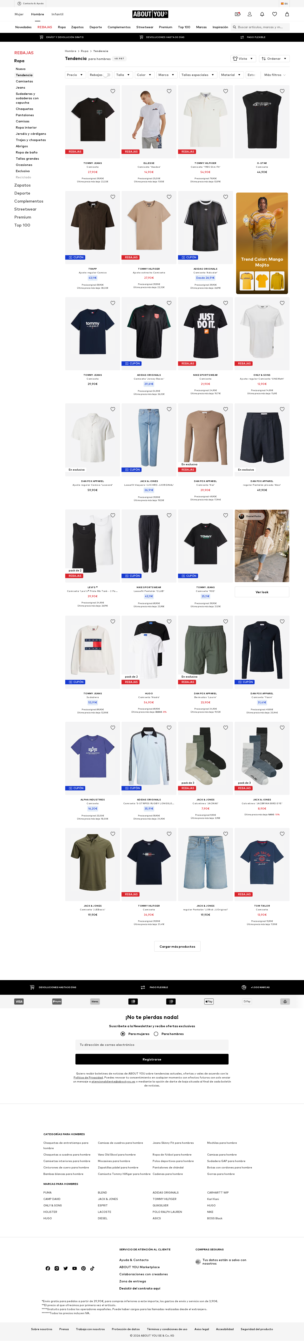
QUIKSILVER (160, 1205)
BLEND (102, 1192)
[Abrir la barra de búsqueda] (233, 27)
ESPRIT (103, 1205)
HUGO (211, 1205)
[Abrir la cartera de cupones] (237, 14)
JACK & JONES (108, 1199)
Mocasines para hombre (114, 1161)
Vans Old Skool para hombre (117, 1154)
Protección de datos (126, 1329)
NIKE (210, 1212)
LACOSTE (104, 1212)
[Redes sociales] (48, 1268)
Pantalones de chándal (168, 1167)
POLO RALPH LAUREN (167, 1212)
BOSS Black (214, 1218)
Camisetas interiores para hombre (66, 1161)
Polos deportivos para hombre (173, 1161)
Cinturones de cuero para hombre (66, 1167)
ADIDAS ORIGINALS (166, 1192)
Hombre (37, 14)
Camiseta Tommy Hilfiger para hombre (124, 1174)
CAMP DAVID (52, 1199)
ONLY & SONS (52, 1205)
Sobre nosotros (41, 1329)
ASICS (157, 1218)
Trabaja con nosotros (90, 1329)
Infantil (57, 14)
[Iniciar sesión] (249, 14)
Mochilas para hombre (222, 1143)
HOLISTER (50, 1212)
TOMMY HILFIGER (164, 1199)
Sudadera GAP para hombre (226, 1161)
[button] (243, 58)
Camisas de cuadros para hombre (120, 1143)
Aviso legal (202, 1329)
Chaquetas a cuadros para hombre (67, 1154)
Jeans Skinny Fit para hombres (173, 1143)
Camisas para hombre (222, 1154)
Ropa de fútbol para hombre (172, 1154)
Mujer (19, 14)
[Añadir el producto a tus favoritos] (112, 91)
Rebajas (96, 75)
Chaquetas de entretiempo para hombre (65, 1145)
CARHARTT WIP (218, 1192)
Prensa (64, 1329)
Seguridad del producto (257, 1329)
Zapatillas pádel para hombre (118, 1167)
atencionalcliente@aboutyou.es (113, 1081)
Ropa (85, 51)
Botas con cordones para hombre (229, 1167)
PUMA (47, 1192)
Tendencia (100, 51)
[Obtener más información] (92, 185)
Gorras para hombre (221, 1174)
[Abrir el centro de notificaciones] (262, 14)
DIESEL (102, 1218)
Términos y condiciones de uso (167, 1329)
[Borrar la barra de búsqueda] (286, 27)
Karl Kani (213, 1199)
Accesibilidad (225, 1329)
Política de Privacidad (88, 1077)
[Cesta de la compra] (287, 14)
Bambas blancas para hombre (63, 1174)
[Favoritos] (274, 14)
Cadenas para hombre (168, 1174)
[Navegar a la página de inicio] (67, 1252)
